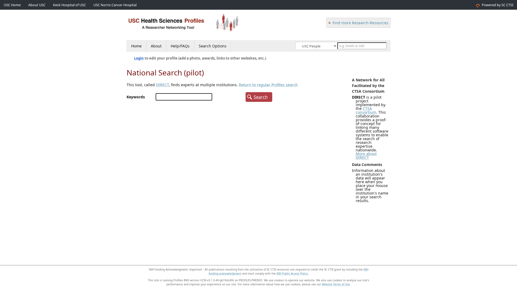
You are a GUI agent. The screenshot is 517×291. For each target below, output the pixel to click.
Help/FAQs (180, 45)
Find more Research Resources (360, 22)
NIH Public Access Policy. (293, 273)
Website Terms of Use (336, 284)
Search (261, 97)
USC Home (12, 5)
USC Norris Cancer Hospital (115, 5)
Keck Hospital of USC (69, 5)
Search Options (212, 45)
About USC (37, 5)
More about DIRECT (366, 155)
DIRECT (162, 84)
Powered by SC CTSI (497, 5)
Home (136, 45)
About (156, 45)
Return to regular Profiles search (268, 84)
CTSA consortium (366, 110)
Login (139, 58)
